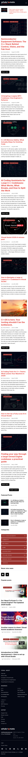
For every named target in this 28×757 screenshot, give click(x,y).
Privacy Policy (4, 745)
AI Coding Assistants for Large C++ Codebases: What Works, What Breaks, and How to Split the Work (13, 185)
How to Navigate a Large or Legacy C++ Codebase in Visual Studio (13, 279)
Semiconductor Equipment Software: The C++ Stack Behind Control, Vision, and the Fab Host (13, 44)
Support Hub (4, 713)
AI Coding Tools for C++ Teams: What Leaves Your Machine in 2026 (13, 374)
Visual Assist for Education (7, 682)
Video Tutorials (21, 696)
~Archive (14, 562)
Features (3, 673)
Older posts (14, 490)
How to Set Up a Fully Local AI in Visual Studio (13, 415)
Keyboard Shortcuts (22, 694)
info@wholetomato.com (6, 732)
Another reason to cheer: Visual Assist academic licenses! (14, 628)
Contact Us (3, 723)
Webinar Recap (14, 559)
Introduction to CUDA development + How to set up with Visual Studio (12, 654)
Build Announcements (9, 220)
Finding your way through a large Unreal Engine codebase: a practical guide (13, 458)
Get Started (20, 690)
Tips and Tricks (14, 21)
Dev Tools (6, 21)
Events (2, 702)
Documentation (4, 692)
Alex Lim (5, 607)
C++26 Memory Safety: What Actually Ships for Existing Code (12, 142)
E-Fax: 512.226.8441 (5, 734)
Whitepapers (4, 696)
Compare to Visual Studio (7, 677)
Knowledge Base (5, 694)
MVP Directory (4, 704)
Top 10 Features (21, 692)
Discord (3, 721)
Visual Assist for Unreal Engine (8, 679)
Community (14, 539)
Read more (5, 72)
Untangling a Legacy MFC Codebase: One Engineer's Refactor (11, 98)
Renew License (4, 715)
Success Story (13, 78)
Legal (2, 743)
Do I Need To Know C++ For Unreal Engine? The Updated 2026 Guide (12, 602)
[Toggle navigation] (26, 3)
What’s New (4, 675)
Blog (2, 690)
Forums (3, 706)
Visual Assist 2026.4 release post (12, 238)
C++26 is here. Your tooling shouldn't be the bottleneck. (13, 322)
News (5, 302)
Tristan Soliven (6, 52)
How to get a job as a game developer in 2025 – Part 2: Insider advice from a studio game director (18, 11)
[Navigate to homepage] (8, 2)
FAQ (2, 717)
